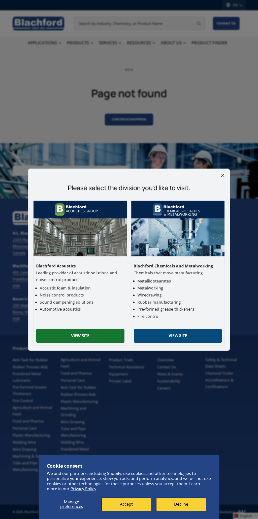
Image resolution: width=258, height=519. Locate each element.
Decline (181, 504)
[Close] (223, 175)
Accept (126, 504)
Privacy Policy (83, 489)
